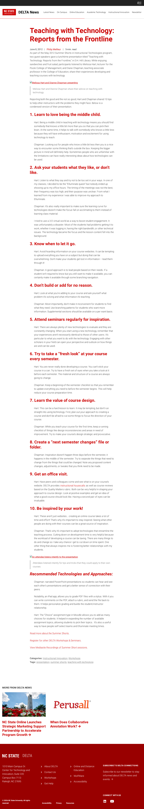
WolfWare (79, 775)
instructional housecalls (72, 485)
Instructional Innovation (118, 12)
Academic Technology (96, 12)
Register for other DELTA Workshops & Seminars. (55, 640)
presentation (43, 662)
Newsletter (136, 12)
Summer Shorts (58, 662)
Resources (70, 803)
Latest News (48, 12)
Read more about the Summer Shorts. (49, 633)
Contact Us (50, 772)
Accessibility (80, 781)
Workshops (74, 658)
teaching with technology (81, 662)
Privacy (59, 803)
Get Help (48, 783)
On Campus (62, 12)
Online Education (77, 12)
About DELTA (51, 766)
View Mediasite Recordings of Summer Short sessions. (59, 647)
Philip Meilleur (54, 49)
